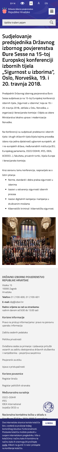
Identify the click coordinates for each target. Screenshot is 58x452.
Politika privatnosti (11, 339)
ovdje (4, 445)
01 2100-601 (33, 297)
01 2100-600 (18, 297)
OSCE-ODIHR (9, 397)
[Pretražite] (51, 22)
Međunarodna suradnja (15, 392)
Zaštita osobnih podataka (15, 332)
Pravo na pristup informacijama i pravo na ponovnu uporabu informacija (28, 323)
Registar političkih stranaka (16, 385)
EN (46, 3)
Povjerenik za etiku (12, 360)
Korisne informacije (13, 317)
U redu (49, 423)
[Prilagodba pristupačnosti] (22, 3)
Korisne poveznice (12, 374)
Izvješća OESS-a (10, 407)
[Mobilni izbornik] (52, 11)
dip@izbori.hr (17, 302)
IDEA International (11, 404)
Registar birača (9, 378)
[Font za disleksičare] (12, 3)
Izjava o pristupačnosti (13, 366)
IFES (4, 401)
